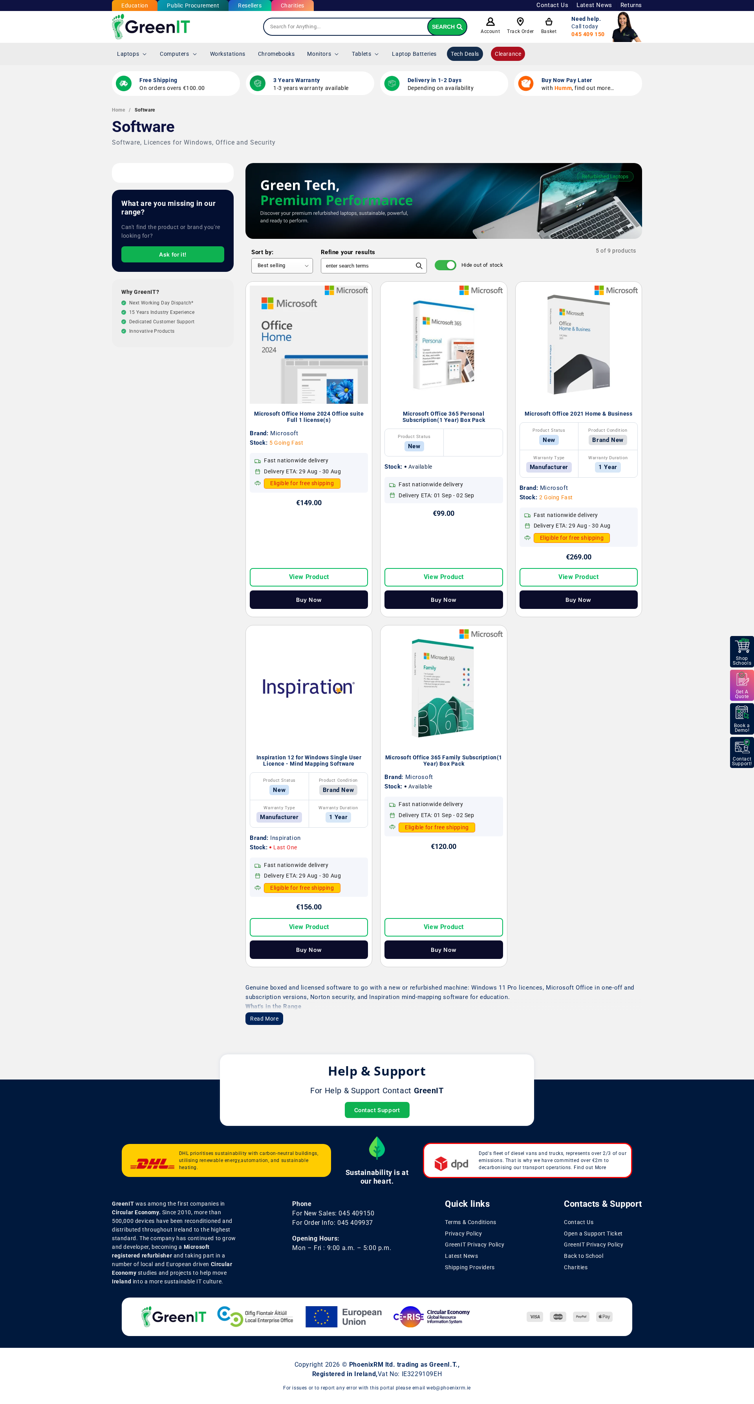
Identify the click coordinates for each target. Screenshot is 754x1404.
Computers (174, 54)
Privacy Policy (463, 1233)
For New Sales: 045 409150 (333, 1213)
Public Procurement (193, 5)
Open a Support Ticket (593, 1233)
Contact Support (377, 1110)
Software (145, 110)
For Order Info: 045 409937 (332, 1222)
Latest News (594, 5)
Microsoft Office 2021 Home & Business (578, 414)
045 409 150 (588, 34)
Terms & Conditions (470, 1222)
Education (134, 5)
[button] (132, 54)
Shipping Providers (470, 1267)
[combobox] (365, 27)
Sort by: (262, 252)
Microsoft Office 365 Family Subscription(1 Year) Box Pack (443, 760)
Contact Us (552, 5)
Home (118, 110)
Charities (292, 5)
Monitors (319, 54)
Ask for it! (173, 254)
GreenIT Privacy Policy (474, 1245)
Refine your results (348, 252)
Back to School (583, 1256)
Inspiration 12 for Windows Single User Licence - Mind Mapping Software (309, 760)
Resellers (250, 5)
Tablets (361, 54)
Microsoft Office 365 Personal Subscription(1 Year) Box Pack (444, 417)
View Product (309, 577)
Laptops (128, 54)
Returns (631, 5)
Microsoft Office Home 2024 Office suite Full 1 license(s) (309, 417)
